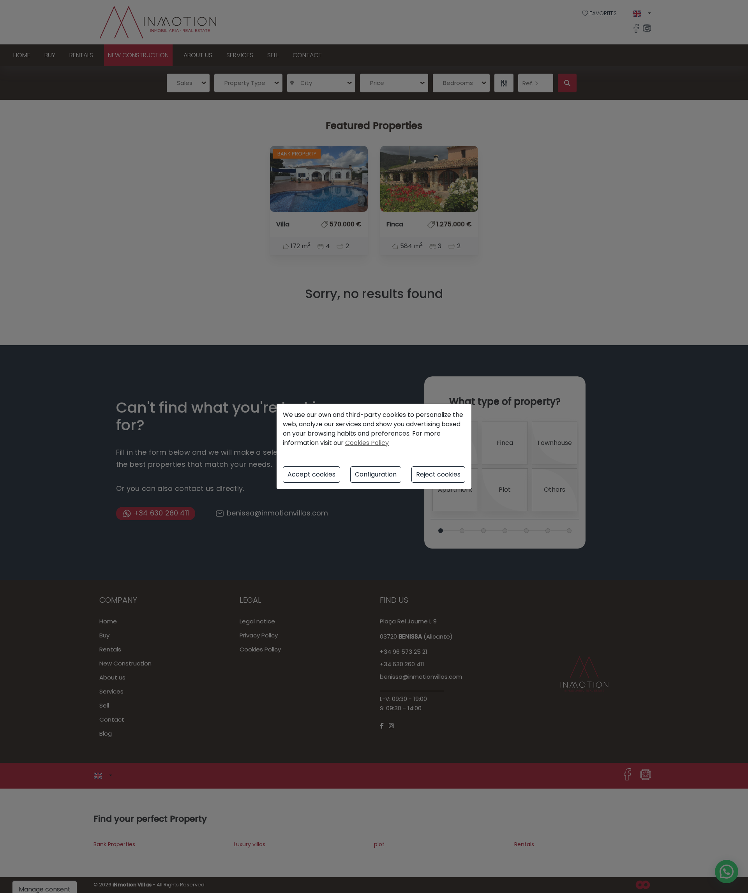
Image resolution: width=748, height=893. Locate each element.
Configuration (376, 474)
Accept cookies (311, 474)
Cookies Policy (367, 442)
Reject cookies (438, 474)
